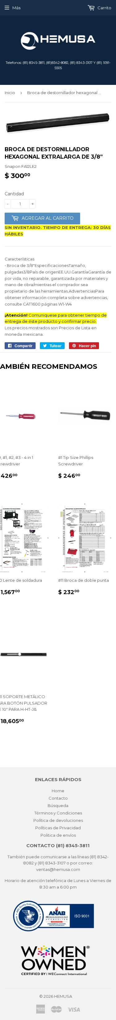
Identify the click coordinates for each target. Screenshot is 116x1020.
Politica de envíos (58, 835)
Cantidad (14, 194)
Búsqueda (58, 805)
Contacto (58, 798)
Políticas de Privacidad (58, 827)
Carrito (104, 7)
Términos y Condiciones (58, 812)
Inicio (10, 92)
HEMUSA (63, 996)
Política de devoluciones (58, 820)
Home (58, 790)
